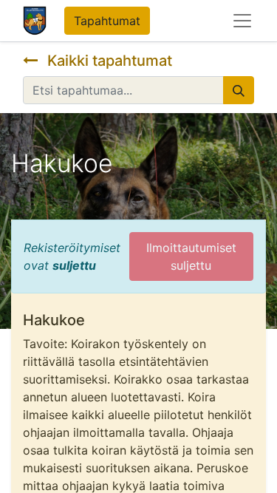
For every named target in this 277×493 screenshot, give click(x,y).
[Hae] (238, 90)
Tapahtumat (107, 20)
